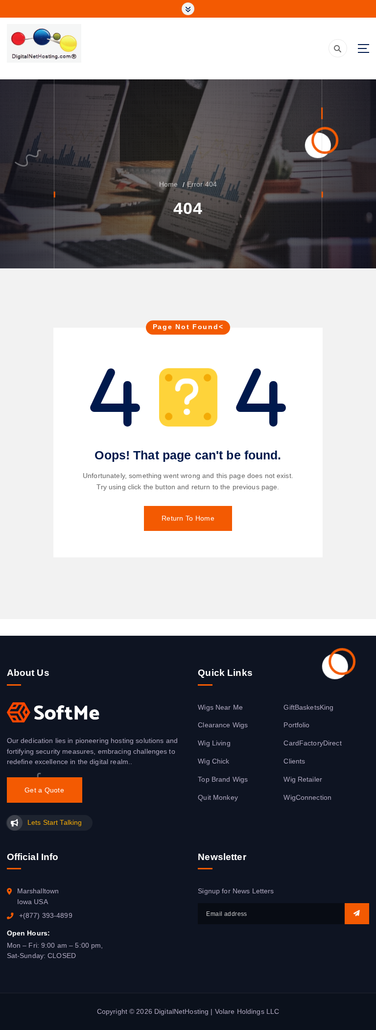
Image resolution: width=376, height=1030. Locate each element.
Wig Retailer (302, 779)
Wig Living (214, 743)
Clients (294, 761)
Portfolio (296, 725)
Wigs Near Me (220, 707)
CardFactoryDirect (312, 743)
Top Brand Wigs (223, 779)
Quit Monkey (218, 797)
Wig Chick (213, 761)
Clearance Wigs (223, 725)
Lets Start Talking (54, 822)
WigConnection (307, 797)
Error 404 (202, 184)
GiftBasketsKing (308, 707)
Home (168, 184)
